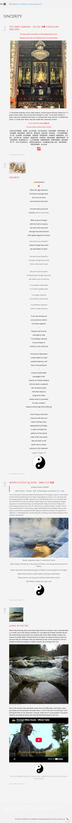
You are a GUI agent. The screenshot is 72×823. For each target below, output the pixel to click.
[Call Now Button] (67, 819)
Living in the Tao (18, 626)
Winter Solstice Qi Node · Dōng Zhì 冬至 (31, 482)
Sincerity (14, 177)
